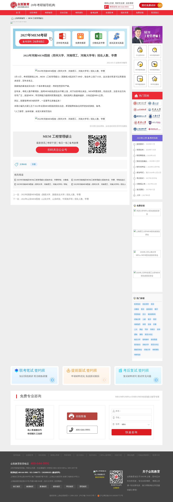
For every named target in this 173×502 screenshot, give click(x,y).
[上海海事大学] (140, 131)
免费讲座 (140, 13)
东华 (158, 329)
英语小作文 (148, 334)
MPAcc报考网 (105, 455)
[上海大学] (154, 118)
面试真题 (154, 339)
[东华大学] (140, 125)
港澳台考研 (54, 455)
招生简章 (124, 13)
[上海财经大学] (140, 112)
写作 (146, 329)
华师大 (152, 329)
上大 (135, 329)
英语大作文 (155, 344)
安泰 (149, 324)
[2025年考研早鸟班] (19, 22)
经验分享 (137, 319)
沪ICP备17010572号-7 (87, 496)
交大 (144, 314)
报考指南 (16, 455)
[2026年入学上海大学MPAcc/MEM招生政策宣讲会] (147, 255)
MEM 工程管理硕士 (35, 18)
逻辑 (135, 334)
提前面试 (149, 309)
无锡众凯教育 (143, 455)
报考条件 (146, 339)
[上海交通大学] (140, 105)
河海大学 (147, 350)
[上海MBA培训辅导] (21, 5)
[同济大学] (154, 112)
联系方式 (156, 455)
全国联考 (109, 13)
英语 (152, 304)
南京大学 (137, 339)
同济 (154, 319)
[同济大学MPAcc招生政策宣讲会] (147, 214)
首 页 (18, 13)
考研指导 (137, 324)
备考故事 (94, 13)
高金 (141, 329)
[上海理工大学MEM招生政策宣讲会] (147, 235)
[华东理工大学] (140, 118)
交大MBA (80, 455)
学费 (34, 164)
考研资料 (67, 455)
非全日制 (64, 13)
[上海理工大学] (154, 125)
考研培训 (137, 355)
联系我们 (155, 13)
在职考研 (33, 13)
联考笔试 (137, 304)
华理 (144, 324)
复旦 (149, 319)
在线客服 (81, 416)
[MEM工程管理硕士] (147, 43)
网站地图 (130, 455)
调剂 (141, 334)
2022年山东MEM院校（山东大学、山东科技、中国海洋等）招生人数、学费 (55, 199)
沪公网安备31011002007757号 (111, 496)
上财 (144, 319)
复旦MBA (93, 455)
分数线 (136, 309)
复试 (142, 309)
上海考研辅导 (19, 18)
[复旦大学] (154, 105)
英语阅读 (137, 314)
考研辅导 (48, 13)
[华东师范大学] (154, 131)
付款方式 (118, 455)
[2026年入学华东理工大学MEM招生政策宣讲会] (147, 276)
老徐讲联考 (152, 314)
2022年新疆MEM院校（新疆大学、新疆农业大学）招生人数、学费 (51, 194)
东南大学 (146, 344)
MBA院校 (42, 455)
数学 (156, 309)
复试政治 (137, 344)
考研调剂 (79, 13)
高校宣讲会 (138, 350)
